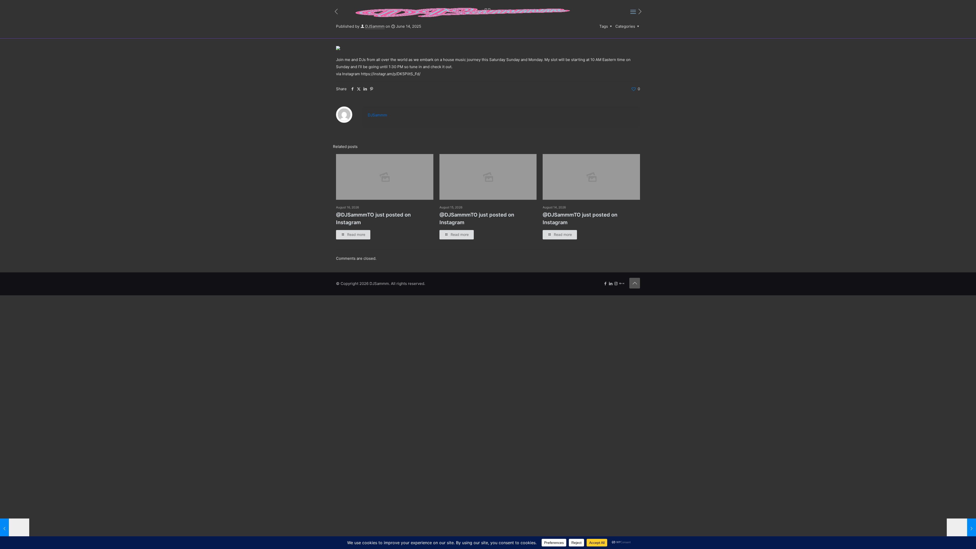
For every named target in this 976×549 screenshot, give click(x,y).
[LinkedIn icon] (611, 283)
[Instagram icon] (616, 283)
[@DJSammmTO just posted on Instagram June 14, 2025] (961, 528)
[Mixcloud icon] (621, 283)
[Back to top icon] (634, 283)
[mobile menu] (633, 11)
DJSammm (377, 115)
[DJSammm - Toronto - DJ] (463, 11)
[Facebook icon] (605, 283)
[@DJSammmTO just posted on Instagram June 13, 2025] (14, 528)
